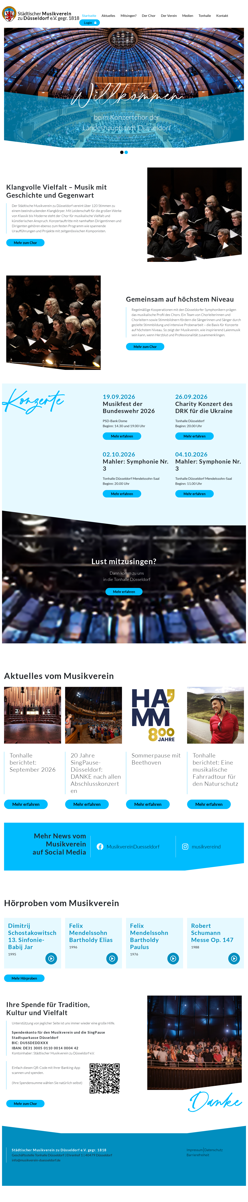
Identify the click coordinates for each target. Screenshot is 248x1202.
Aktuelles (108, 15)
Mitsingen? (128, 15)
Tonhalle (205, 15)
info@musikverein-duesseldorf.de (36, 1160)
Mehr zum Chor (25, 243)
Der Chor (149, 15)
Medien (187, 15)
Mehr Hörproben (24, 978)
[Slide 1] (121, 152)
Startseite (89, 15)
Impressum (195, 1150)
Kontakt (222, 15)
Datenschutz (213, 1150)
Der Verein (169, 15)
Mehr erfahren (122, 436)
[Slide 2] (126, 152)
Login (88, 23)
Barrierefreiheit (198, 1155)
